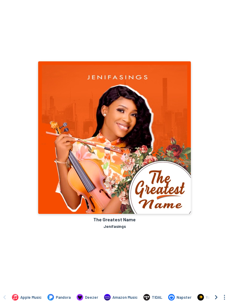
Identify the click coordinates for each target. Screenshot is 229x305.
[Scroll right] (216, 297)
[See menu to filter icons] (224, 297)
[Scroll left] (4, 297)
